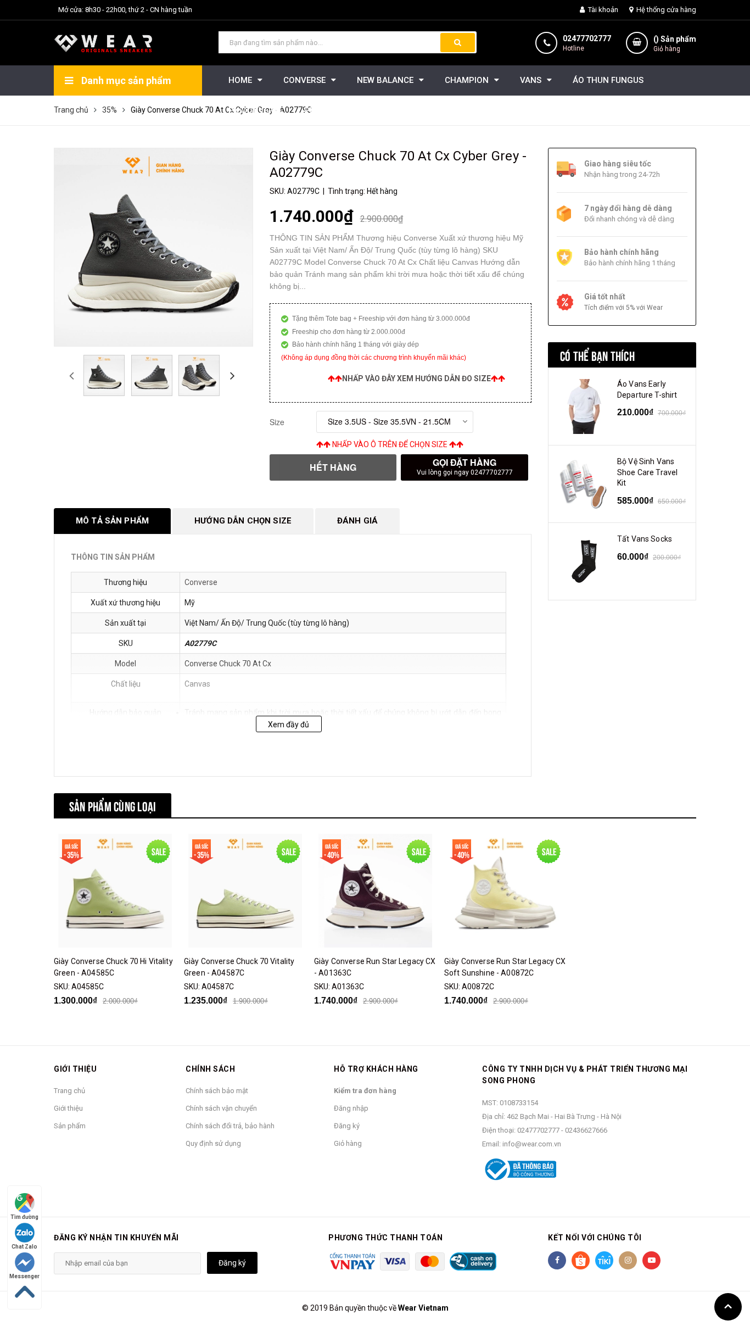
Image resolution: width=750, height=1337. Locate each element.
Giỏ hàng (348, 1143)
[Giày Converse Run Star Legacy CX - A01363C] (375, 891)
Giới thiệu (68, 1108)
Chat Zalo (24, 1247)
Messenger (24, 1276)
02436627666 (586, 1130)
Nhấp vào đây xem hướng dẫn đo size (416, 378)
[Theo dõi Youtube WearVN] (651, 1260)
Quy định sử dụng (213, 1143)
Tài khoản (602, 9)
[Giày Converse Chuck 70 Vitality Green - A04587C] (245, 891)
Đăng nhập (351, 1108)
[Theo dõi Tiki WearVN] (604, 1260)
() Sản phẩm (674, 44)
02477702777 (587, 38)
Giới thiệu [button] (75, 1069)
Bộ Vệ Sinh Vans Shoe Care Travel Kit (647, 472)
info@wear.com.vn (531, 1144)
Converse (200, 582)
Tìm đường (24, 1217)
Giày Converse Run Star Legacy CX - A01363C (374, 967)
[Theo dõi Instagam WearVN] (628, 1260)
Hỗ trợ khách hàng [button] (376, 1069)
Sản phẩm (70, 1126)
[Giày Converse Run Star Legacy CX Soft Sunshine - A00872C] (505, 891)
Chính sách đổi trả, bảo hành (230, 1126)
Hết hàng (333, 467)
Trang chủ (69, 1091)
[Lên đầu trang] (728, 1307)
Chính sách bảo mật (217, 1091)
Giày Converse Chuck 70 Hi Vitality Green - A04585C (113, 967)
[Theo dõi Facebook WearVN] (557, 1260)
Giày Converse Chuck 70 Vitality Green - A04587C (239, 967)
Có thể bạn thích (597, 355)
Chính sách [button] (210, 1069)
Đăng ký (347, 1126)
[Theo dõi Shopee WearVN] (581, 1260)
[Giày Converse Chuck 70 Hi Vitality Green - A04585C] (115, 891)
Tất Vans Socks (644, 538)
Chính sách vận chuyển (221, 1108)
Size (277, 421)
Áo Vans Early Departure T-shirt (647, 389)
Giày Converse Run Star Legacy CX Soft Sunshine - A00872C (505, 967)
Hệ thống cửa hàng (665, 9)
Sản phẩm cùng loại (112, 805)
